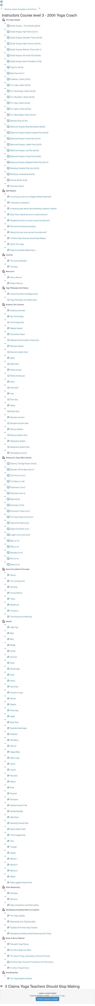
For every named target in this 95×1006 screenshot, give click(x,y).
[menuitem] (1, 5)
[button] (1, 2)
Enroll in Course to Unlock (47, 999)
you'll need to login (57, 995)
